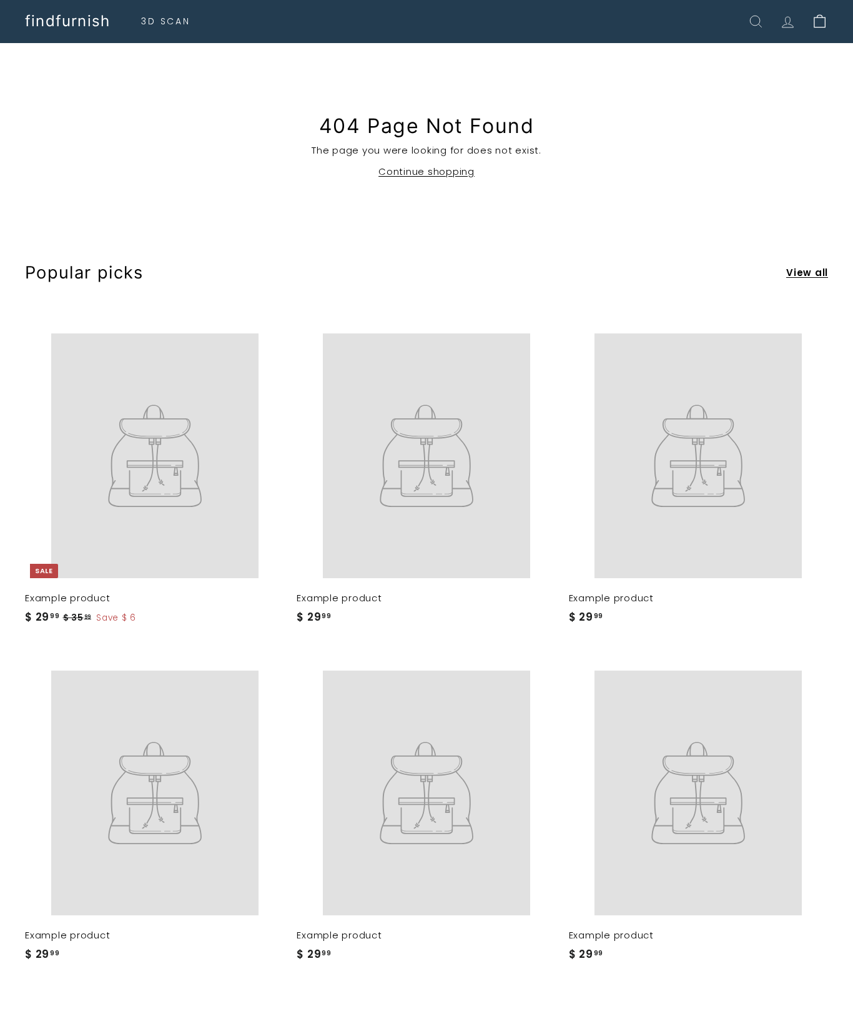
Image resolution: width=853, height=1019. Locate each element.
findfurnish (67, 21)
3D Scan (165, 21)
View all (807, 272)
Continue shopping (426, 171)
